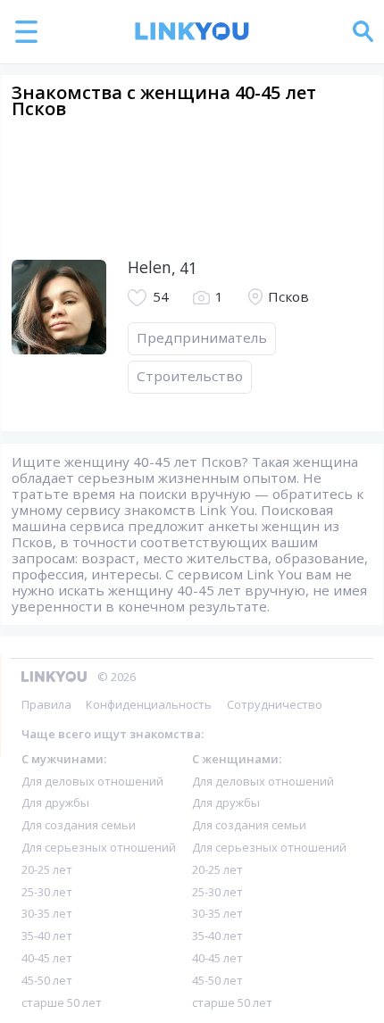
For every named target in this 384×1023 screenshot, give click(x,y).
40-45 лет (46, 958)
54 (161, 296)
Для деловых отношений (92, 781)
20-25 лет (46, 869)
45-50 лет (46, 980)
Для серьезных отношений (98, 847)
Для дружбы (55, 802)
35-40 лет (46, 935)
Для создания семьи (78, 825)
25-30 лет (46, 892)
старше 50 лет (61, 1002)
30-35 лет (46, 913)
